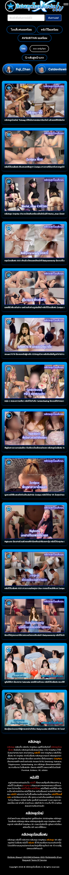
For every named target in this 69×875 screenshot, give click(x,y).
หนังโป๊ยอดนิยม (49, 29)
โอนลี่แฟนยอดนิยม (21, 29)
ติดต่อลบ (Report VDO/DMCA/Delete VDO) (26, 857)
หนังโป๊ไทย (35, 788)
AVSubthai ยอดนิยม (34, 38)
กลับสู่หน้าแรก (35, 57)
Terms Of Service (39, 860)
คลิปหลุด (11, 747)
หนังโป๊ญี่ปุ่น (26, 788)
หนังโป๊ (33, 782)
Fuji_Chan (23, 69)
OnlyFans (27, 785)
